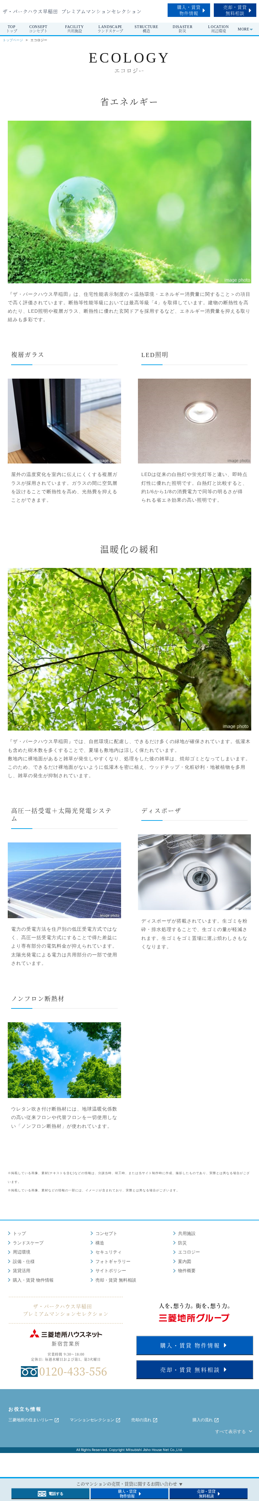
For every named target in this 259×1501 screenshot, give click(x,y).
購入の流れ (203, 1419)
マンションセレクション (92, 1419)
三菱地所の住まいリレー (31, 1419)
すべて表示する (231, 1431)
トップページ (13, 40)
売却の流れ (141, 1419)
